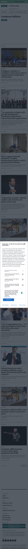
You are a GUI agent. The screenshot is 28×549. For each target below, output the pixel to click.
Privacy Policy (22, 305)
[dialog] (14, 274)
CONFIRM (8, 299)
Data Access (14, 305)
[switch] (22, 274)
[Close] (25, 244)
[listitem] (14, 271)
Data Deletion (5, 305)
